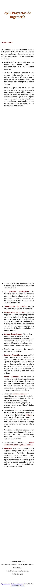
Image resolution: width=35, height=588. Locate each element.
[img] (17, 32)
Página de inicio (5, 584)
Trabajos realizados (17, 584)
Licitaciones (14, 585)
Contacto (21, 585)
